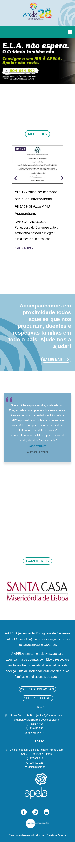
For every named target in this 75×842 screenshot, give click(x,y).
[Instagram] (35, 812)
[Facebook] (24, 812)
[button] (70, 32)
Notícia (20, 149)
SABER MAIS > (24, 248)
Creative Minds (56, 835)
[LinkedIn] (46, 812)
